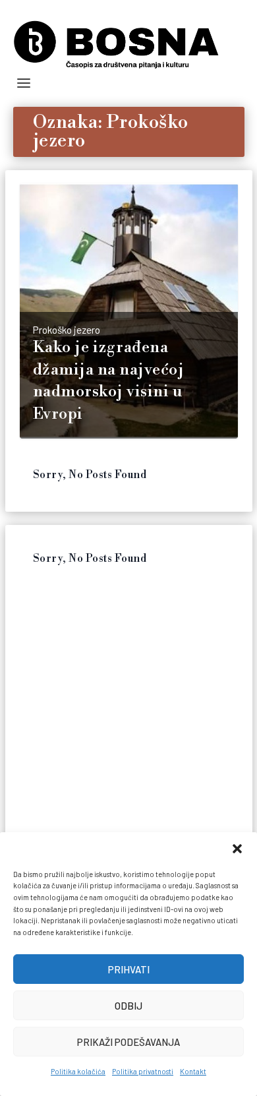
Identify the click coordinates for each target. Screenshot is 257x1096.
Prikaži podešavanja (128, 1042)
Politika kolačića (78, 1071)
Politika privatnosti (142, 1071)
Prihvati (129, 969)
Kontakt (193, 1071)
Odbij (128, 1006)
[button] (237, 848)
